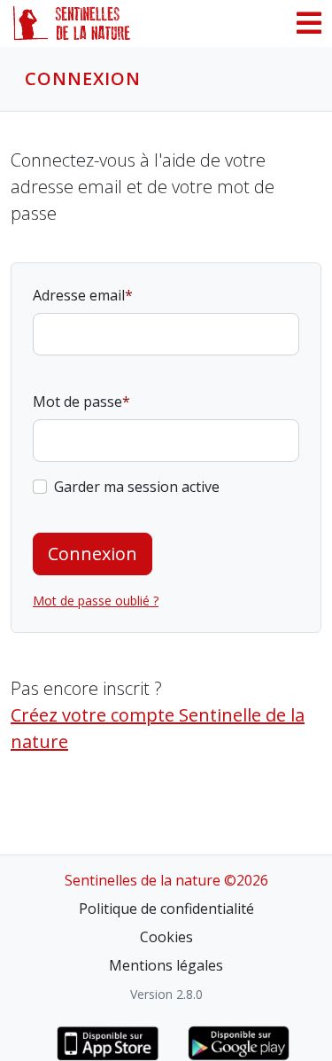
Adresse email (79, 295)
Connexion (92, 554)
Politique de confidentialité (166, 908)
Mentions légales (166, 965)
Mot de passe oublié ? (95, 600)
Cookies (166, 937)
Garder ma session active (137, 486)
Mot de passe (77, 401)
